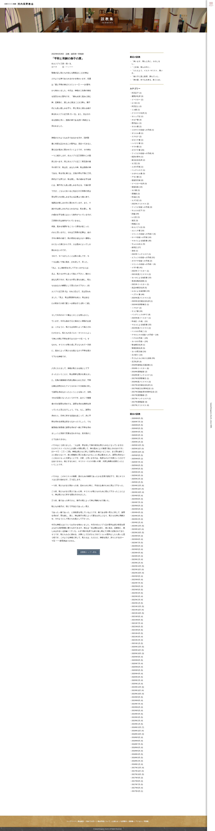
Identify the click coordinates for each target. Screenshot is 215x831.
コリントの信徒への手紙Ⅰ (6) (144, 264)
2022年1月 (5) (137, 603)
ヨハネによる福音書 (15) (141, 278)
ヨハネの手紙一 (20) (140, 341)
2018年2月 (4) (137, 761)
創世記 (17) (136, 247)
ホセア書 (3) (137, 120)
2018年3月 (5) (137, 757)
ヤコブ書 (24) (137, 311)
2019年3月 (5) (137, 717)
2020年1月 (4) (137, 684)
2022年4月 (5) (137, 593)
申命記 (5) (136, 197)
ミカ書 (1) (136, 110)
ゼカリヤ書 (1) (137, 140)
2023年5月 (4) (137, 549)
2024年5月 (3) (137, 509)
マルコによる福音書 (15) (141, 325)
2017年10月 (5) (138, 774)
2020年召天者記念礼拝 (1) (142, 301)
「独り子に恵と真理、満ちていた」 (146, 76)
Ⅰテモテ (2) (137, 308)
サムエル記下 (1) (138, 210)
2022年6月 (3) (137, 586)
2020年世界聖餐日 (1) (140, 304)
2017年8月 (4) (137, 781)
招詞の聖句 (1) (137, 157)
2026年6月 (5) (137, 425)
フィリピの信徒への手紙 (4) (143, 153)
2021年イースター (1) (140, 284)
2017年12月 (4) (138, 768)
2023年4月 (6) (137, 553)
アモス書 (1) (137, 177)
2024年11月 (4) (138, 489)
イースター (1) (137, 100)
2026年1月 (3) (137, 442)
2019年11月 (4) (138, 690)
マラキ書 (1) (137, 147)
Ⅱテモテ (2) (137, 136)
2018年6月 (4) (137, 747)
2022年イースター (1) (140, 271)
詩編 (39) (135, 214)
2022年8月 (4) (137, 579)
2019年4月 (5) (137, 714)
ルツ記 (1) (136, 103)
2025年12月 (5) (138, 445)
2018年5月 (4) (137, 751)
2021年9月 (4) (137, 616)
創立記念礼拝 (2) (138, 160)
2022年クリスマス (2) (140, 204)
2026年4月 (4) (137, 432)
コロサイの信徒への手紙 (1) (143, 130)
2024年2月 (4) (137, 519)
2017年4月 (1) (137, 791)
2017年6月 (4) (137, 788)
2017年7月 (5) (137, 784)
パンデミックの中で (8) (141, 314)
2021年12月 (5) (138, 606)
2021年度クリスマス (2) (141, 274)
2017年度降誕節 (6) (139, 402)
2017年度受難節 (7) (139, 395)
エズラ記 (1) (137, 200)
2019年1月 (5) (137, 724)
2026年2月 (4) (137, 438)
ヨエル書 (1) (137, 126)
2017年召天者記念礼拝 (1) (142, 385)
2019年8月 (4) (137, 700)
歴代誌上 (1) (137, 123)
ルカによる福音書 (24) (141, 291)
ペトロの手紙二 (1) (139, 331)
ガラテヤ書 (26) (138, 150)
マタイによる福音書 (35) (141, 241)
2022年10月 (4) (138, 573)
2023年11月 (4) (138, 529)
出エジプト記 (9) (138, 227)
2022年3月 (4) (137, 596)
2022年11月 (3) (138, 569)
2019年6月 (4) (137, 707)
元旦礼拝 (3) (137, 361)
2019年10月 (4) (138, 694)
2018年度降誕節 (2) (139, 372)
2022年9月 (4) (137, 576)
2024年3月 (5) (137, 516)
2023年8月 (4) (137, 539)
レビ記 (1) (136, 217)
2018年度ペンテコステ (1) (142, 375)
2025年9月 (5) (137, 455)
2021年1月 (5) (137, 643)
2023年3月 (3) (137, 556)
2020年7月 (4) (137, 663)
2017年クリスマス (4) (140, 405)
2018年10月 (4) (138, 734)
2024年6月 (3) (137, 506)
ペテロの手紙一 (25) (140, 338)
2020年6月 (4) (137, 667)
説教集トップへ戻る (88, 552)
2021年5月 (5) (137, 630)
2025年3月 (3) (137, 475)
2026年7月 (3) (137, 422)
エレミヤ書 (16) (138, 231)
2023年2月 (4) (137, 559)
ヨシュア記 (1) (137, 116)
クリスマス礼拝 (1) (139, 113)
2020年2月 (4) (137, 680)
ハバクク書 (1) (137, 143)
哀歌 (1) (135, 251)
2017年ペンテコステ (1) (141, 398)
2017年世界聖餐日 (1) (140, 378)
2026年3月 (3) (137, 435)
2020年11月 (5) (138, 650)
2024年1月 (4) (137, 522)
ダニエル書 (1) (137, 133)
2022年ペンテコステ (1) (141, 254)
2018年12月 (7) (138, 727)
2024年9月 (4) (137, 495)
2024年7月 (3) (137, 502)
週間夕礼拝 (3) (137, 96)
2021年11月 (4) (138, 610)
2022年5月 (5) (137, 590)
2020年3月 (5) (137, 677)
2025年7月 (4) (137, 462)
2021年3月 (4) (137, 637)
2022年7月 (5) (137, 583)
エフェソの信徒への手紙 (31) (143, 257)
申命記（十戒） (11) (140, 321)
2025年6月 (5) (137, 465)
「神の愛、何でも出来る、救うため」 (147, 80)
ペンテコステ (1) (138, 170)
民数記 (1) (136, 224)
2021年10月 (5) (138, 613)
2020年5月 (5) (137, 670)
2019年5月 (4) (137, 710)
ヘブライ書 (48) (138, 294)
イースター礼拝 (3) (139, 183)
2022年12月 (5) (138, 566)
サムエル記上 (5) (138, 244)
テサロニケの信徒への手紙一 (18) (145, 335)
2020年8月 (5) (137, 660)
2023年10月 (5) (138, 532)
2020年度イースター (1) (141, 318)
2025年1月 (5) (137, 482)
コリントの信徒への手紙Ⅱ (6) (144, 234)
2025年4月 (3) (137, 472)
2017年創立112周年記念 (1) (143, 388)
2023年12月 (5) (138, 526)
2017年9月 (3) (137, 778)
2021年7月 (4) (137, 623)
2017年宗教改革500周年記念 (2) (144, 392)
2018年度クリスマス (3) (141, 382)
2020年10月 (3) (138, 653)
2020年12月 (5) (138, 647)
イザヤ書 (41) (137, 267)
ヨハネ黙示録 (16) (139, 351)
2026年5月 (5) (137, 428)
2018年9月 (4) (137, 737)
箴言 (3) (135, 220)
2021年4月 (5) (137, 633)
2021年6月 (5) (137, 626)
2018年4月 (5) (137, 754)
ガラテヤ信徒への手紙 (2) (142, 261)
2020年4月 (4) (137, 673)
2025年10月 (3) (138, 452)
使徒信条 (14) (137, 187)
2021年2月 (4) (137, 640)
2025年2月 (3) (137, 479)
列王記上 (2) (137, 106)
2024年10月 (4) (138, 492)
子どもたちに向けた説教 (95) (143, 358)
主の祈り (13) (137, 355)
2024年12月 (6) (138, 485)
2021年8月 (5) (137, 620)
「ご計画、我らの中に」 (141, 67)
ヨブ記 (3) (136, 163)
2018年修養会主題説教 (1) (142, 365)
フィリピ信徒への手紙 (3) (142, 207)
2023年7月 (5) (137, 543)
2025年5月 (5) (137, 469)
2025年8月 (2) (137, 459)
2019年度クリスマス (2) (141, 328)
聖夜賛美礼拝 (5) (138, 348)
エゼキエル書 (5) (138, 173)
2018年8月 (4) (137, 741)
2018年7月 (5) (137, 744)
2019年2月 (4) (137, 721)
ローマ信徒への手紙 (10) (141, 237)
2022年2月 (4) (137, 600)
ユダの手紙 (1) (137, 167)
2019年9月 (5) (137, 697)
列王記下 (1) (137, 93)
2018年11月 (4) (138, 731)
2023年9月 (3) (137, 536)
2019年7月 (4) (137, 704)
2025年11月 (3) (138, 448)
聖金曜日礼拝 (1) (138, 345)
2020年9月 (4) (137, 657)
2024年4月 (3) (137, 512)
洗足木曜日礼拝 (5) (139, 288)
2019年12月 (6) (138, 687)
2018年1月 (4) (137, 764)
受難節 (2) (136, 194)
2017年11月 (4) (138, 771)
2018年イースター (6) (140, 368)
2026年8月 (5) (137, 418)
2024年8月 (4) (137, 499)
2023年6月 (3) (137, 546)
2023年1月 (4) (137, 563)
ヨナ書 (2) (136, 190)
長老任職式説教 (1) (139, 281)
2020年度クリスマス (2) (141, 298)
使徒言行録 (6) (137, 180)
